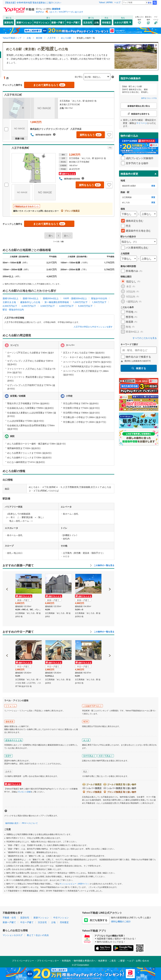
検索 (155, 3)
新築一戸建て (58, 22)
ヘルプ (117, 2)
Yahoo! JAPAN (105, 2)
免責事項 (102, 960)
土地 (96, 22)
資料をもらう (90, 134)
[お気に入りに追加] (109, 134)
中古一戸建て (73, 22)
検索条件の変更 (129, 173)
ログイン (40, 11)
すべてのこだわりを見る (145, 337)
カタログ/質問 (121, 22)
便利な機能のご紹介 (121, 921)
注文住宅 (87, 22)
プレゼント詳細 (24, 791)
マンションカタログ (12, 935)
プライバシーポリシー (23, 960)
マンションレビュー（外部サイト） (74, 883)
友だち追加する (98, 920)
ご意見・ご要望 (117, 960)
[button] (7, 578)
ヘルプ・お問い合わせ (138, 960)
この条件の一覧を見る (103, 565)
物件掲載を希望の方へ (85, 960)
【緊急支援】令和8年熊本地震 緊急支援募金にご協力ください (32, 2)
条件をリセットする (149, 98)
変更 (153, 185)
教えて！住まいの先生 (38, 935)
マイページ (141, 123)
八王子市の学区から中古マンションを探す (93, 326)
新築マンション (24, 22)
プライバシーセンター (48, 960)
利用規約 (66, 960)
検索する (141, 368)
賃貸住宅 (8, 22)
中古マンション (41, 22)
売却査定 (106, 22)
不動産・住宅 (9, 917)
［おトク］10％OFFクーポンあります (65, 11)
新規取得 (56, 8)
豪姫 (150, 2)
